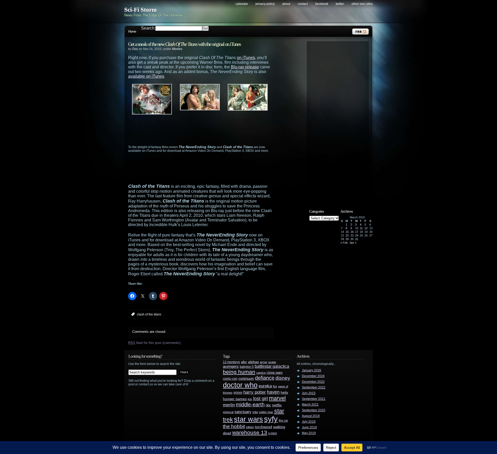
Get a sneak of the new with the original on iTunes (184, 44)
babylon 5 (247, 366)
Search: (148, 28)
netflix (277, 405)
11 (361, 228)
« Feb (344, 242)
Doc (135, 49)
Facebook (321, 4)
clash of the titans (149, 314)
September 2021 (313, 399)
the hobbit (234, 426)
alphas (253, 362)
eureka (265, 385)
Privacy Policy (265, 4)
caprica (261, 372)
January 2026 (311, 370)
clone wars (275, 372)
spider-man (266, 412)
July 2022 (309, 393)
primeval (228, 412)
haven (273, 392)
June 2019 (309, 427)
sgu (255, 412)
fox (275, 386)
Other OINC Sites (362, 4)
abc (244, 362)
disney (282, 378)
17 (356, 231)
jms (250, 399)
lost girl (260, 398)
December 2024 (313, 376)
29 (347, 239)
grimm (237, 392)
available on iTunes (146, 76)
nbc (268, 405)
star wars (248, 419)
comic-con (230, 378)
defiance (264, 378)
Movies (177, 49)
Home (132, 31)
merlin (229, 404)
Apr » (353, 242)
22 (347, 235)
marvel (277, 398)
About (286, 4)
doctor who (240, 385)
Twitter (340, 4)
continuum (246, 378)
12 (366, 228)
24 (356, 235)
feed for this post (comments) (154, 343)
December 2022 (313, 382)
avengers (231, 366)
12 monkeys (231, 362)
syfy (271, 419)
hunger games (235, 399)
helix (284, 392)
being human (239, 372)
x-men (272, 433)
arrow (263, 362)
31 (356, 239)
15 (347, 231)
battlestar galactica (272, 366)
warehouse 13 (249, 432)
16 (352, 231)
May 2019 (309, 433)
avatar (272, 362)
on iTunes (246, 57)
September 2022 (313, 387)
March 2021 (310, 404)
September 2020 (313, 410)
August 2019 (311, 416)
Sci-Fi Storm (140, 9)
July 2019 (309, 421)
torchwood (263, 427)
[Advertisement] (211, 129)
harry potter (254, 392)
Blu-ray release (245, 67)
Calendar (242, 4)
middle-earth (250, 404)
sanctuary (243, 412)
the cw (283, 420)
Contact (303, 4)
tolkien (250, 427)
